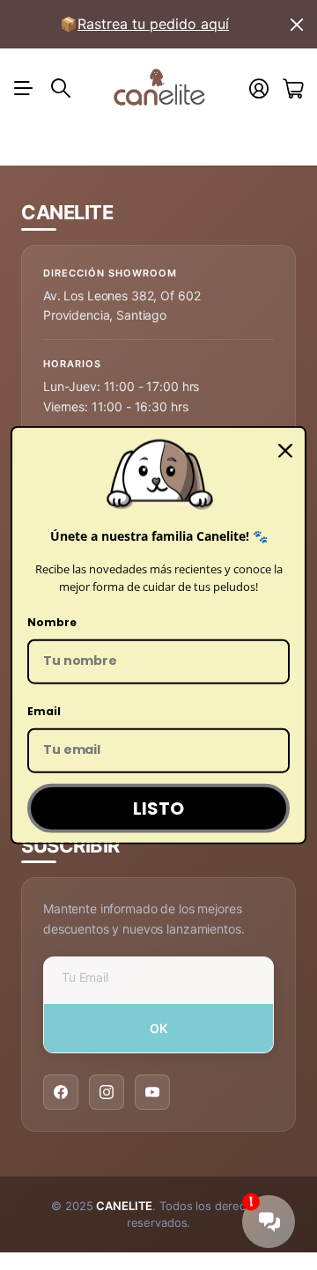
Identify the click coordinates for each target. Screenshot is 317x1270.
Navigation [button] (23, 88)
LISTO (158, 807)
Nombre (52, 622)
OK (159, 1028)
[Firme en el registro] (259, 88)
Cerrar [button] (297, 24)
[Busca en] (60, 88)
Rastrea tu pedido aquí (153, 24)
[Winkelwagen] (293, 88)
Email (44, 711)
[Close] (285, 450)
